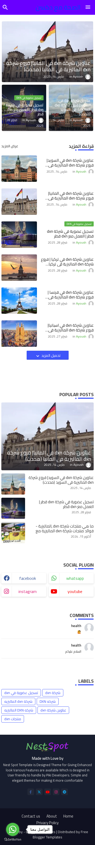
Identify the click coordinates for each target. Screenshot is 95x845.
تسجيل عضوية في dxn (21, 692)
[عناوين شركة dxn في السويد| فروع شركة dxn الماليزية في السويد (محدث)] (13, 484)
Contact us (31, 816)
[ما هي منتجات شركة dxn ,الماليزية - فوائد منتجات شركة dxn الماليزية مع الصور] (13, 532)
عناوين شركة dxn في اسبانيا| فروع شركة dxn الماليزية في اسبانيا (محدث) (71, 328)
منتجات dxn (12, 718)
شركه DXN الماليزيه (18, 710)
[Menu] (88, 7)
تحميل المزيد (50, 355)
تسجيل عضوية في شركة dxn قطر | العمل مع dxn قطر (70, 234)
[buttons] (30, 792)
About (51, 816)
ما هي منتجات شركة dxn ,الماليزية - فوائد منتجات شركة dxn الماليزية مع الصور (65, 531)
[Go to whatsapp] (12, 829)
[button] (5, 7)
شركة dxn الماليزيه (18, 701)
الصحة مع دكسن (58, 7)
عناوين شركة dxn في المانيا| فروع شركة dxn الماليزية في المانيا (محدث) (71, 196)
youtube (75, 591)
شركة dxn (52, 692)
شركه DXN (48, 701)
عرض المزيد (9, 146)
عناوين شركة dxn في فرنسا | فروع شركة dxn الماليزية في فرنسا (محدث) (71, 295)
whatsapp (75, 578)
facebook (27, 578)
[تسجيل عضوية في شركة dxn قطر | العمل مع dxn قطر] (13, 508)
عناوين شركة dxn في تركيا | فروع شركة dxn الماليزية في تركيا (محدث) (67, 262)
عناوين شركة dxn (53, 710)
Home (68, 816)
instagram (27, 591)
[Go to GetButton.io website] (12, 839)
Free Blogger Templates (60, 834)
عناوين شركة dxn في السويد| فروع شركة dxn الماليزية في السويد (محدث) (70, 163)
